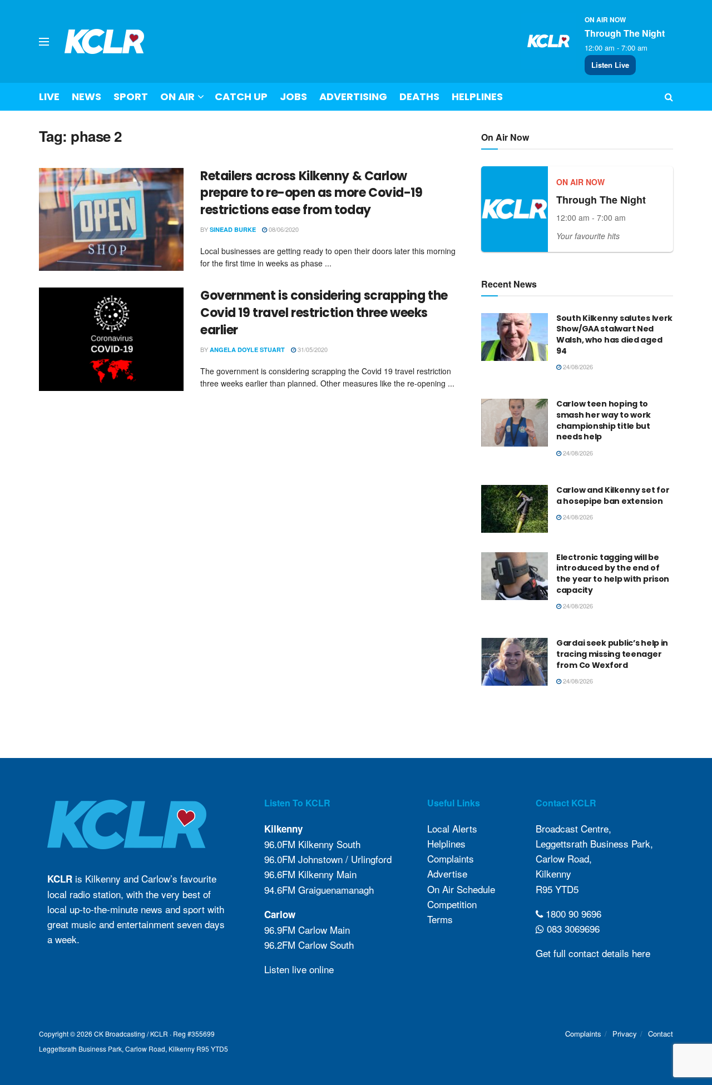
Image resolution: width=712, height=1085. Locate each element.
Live (49, 96)
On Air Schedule (461, 889)
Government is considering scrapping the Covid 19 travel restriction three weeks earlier (324, 313)
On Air (177, 96)
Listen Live (610, 65)
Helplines (477, 96)
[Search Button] (669, 97)
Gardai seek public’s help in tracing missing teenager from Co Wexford (612, 653)
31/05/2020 (312, 349)
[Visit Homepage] (105, 41)
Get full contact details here (593, 953)
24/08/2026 (577, 366)
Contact (660, 1033)
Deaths (419, 96)
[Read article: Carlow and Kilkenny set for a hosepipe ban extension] (514, 509)
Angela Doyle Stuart (247, 349)
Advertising (353, 96)
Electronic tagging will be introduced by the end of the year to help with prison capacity (612, 574)
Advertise (447, 873)
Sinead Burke (233, 229)
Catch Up (241, 96)
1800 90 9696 (572, 913)
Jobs (293, 96)
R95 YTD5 (557, 889)
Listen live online (299, 969)
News (86, 96)
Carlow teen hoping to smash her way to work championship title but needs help (603, 420)
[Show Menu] (44, 42)
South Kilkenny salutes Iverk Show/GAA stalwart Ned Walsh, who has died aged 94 (614, 334)
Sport (130, 96)
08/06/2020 (283, 229)
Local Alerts (452, 828)
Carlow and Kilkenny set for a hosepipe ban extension (612, 495)
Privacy (624, 1033)
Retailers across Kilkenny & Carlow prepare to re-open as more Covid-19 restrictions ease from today (311, 193)
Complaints (450, 858)
